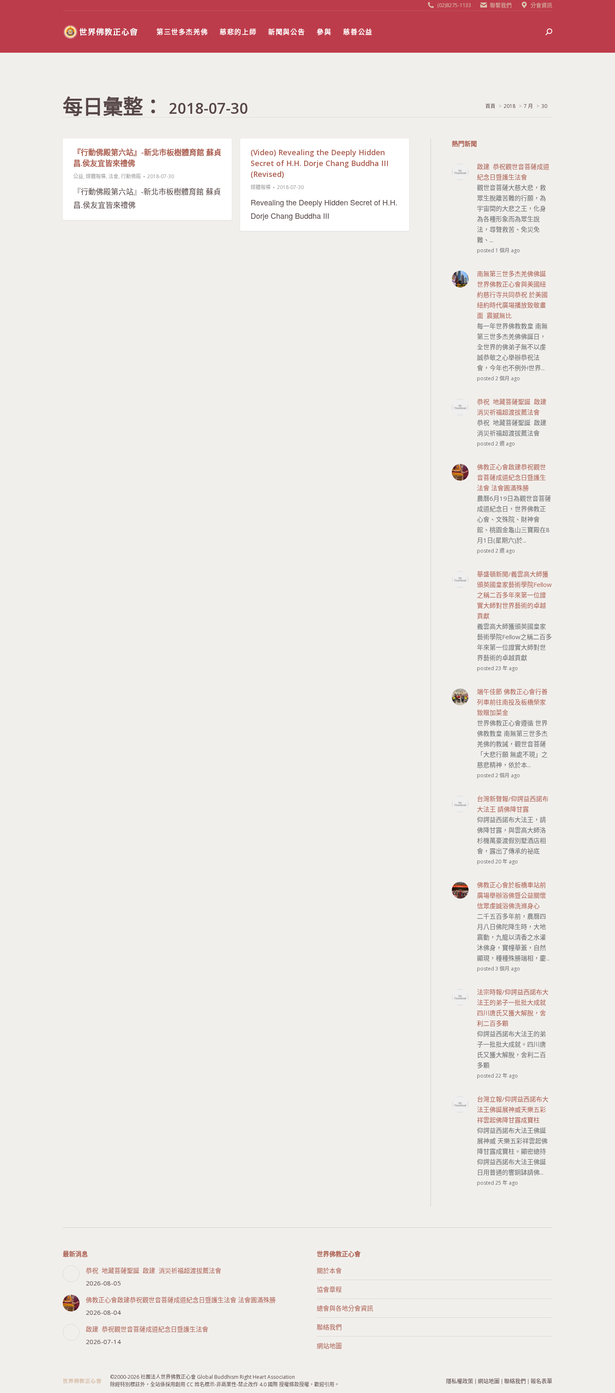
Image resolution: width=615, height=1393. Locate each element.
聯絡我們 (329, 1327)
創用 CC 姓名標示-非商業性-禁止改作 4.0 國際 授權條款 (237, 1384)
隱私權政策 (459, 1381)
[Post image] (71, 1273)
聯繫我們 (501, 5)
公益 (78, 176)
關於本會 (329, 1270)
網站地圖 (329, 1346)
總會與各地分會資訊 (345, 1308)
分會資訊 (541, 5)
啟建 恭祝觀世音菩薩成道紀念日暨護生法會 (147, 1329)
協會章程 (329, 1289)
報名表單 (541, 1381)
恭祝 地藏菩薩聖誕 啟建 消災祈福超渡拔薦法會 (153, 1270)
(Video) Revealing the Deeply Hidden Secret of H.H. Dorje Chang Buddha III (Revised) (320, 163)
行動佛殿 (131, 176)
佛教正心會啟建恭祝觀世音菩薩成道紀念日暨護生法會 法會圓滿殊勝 (181, 1300)
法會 (113, 176)
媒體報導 (96, 176)
